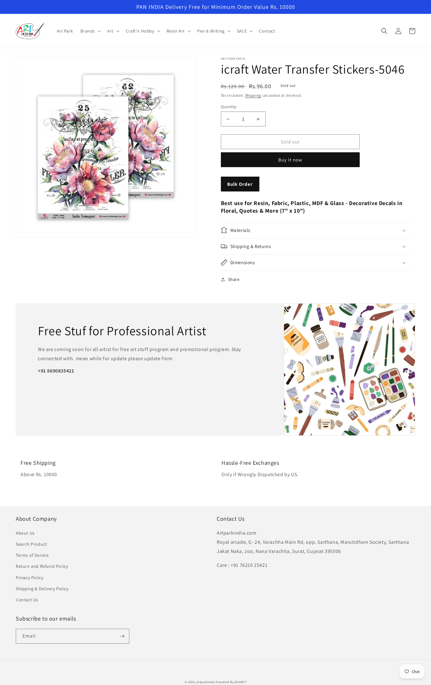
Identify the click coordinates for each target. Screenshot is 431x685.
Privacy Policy (29, 577)
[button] (90, 31)
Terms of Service (32, 555)
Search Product (31, 544)
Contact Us (27, 600)
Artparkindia (206, 682)
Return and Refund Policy (42, 566)
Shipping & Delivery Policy (42, 588)
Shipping (253, 95)
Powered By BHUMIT (231, 682)
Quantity (229, 106)
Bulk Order (240, 184)
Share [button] (234, 279)
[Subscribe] (122, 636)
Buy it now (290, 160)
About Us (25, 533)
